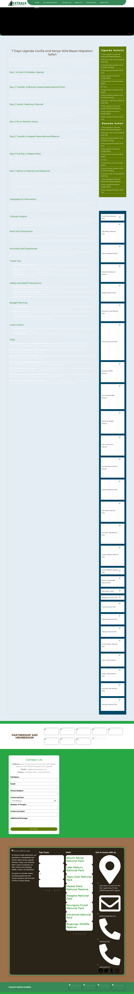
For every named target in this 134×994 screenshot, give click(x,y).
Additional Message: (19, 818)
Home (37, 2)
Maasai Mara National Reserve (77, 888)
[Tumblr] (111, 970)
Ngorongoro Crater (108, 591)
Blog (37, 8)
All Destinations (50, 2)
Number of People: (18, 804)
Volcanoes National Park (109, 341)
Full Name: (14, 777)
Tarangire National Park (109, 632)
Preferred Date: (17, 797)
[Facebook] (100, 970)
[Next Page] (58, 890)
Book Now (104, 2)
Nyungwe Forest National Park (77, 907)
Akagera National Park (109, 293)
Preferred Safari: (17, 811)
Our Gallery (91, 2)
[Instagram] (117, 970)
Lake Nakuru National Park (75, 869)
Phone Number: (17, 791)
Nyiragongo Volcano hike (110, 597)
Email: (12, 784)
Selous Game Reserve (109, 660)
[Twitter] (106, 970)
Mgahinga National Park (109, 489)
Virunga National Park (109, 607)
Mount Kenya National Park (75, 859)
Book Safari (34, 829)
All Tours (104, 87)
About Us (78, 2)
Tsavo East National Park (109, 253)
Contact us (66, 2)
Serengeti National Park (109, 704)
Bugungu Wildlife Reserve (77, 925)
